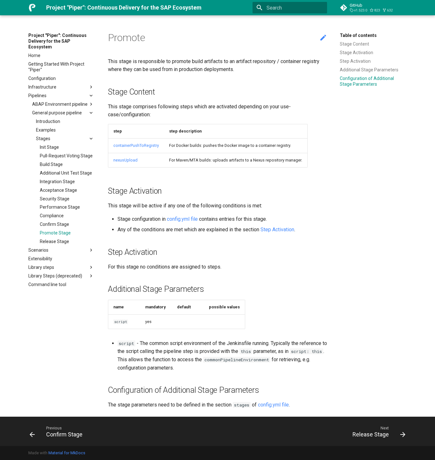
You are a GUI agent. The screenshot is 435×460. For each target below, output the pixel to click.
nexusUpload (125, 160)
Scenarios (38, 250)
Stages (43, 138)
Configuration (42, 78)
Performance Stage (60, 207)
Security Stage (54, 198)
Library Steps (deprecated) (55, 275)
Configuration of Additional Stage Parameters (367, 81)
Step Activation (355, 61)
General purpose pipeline (57, 112)
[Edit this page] (323, 38)
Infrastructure (42, 87)
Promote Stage (55, 232)
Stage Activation (356, 52)
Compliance (52, 215)
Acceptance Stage (58, 190)
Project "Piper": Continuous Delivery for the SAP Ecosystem (57, 41)
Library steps (41, 267)
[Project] (32, 7)
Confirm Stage (54, 224)
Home (34, 55)
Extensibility (40, 258)
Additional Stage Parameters (369, 69)
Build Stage (51, 164)
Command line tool (47, 284)
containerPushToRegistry (136, 145)
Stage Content (354, 44)
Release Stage (54, 241)
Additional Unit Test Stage (66, 173)
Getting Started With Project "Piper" (56, 66)
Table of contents (358, 35)
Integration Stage (57, 181)
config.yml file (182, 219)
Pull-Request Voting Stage (66, 155)
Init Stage (49, 147)
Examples (46, 130)
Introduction (48, 121)
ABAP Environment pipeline (60, 104)
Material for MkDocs (66, 452)
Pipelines (37, 95)
